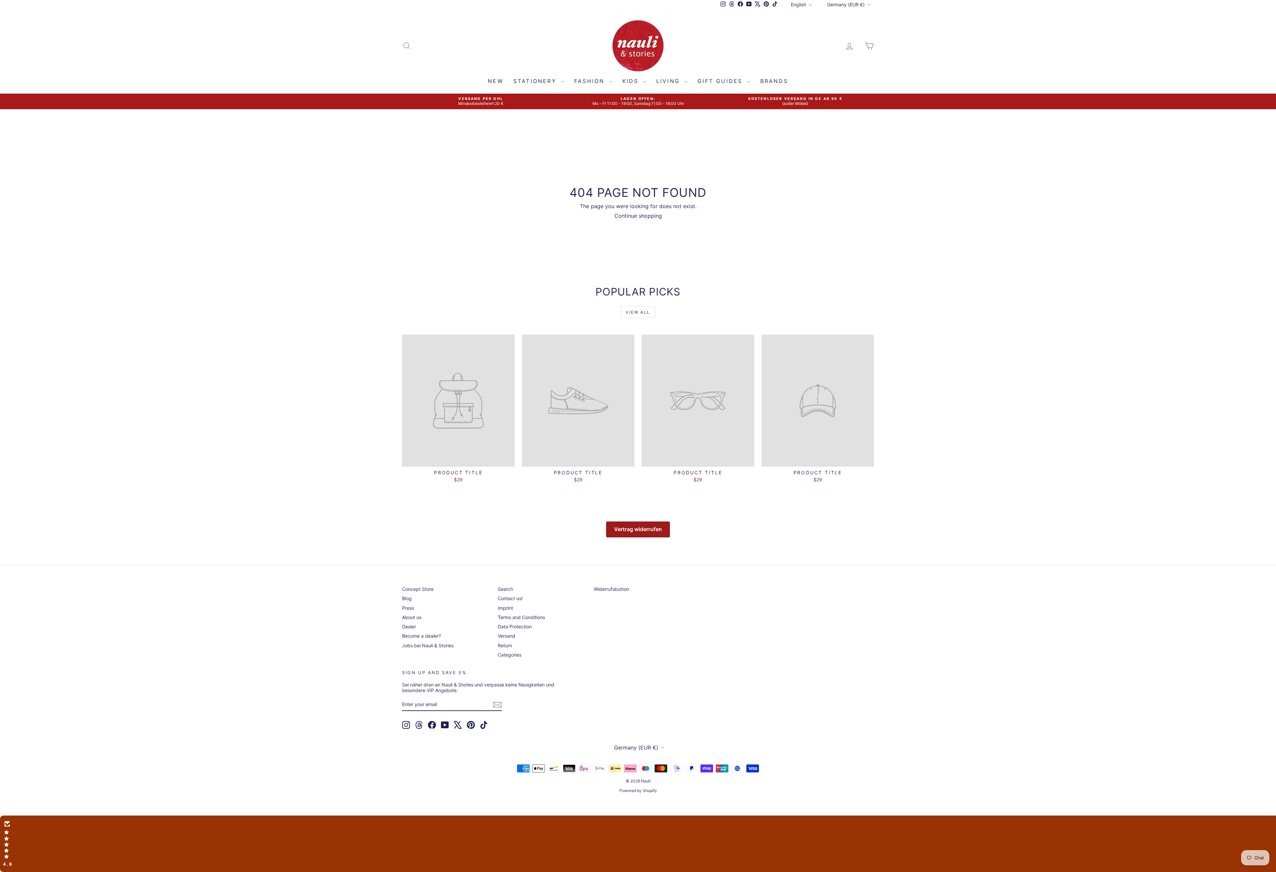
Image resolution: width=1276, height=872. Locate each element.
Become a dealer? (421, 636)
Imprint (505, 608)
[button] (638, 844)
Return (505, 645)
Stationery (536, 81)
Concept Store (418, 589)
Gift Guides (721, 81)
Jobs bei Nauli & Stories (428, 645)
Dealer (409, 626)
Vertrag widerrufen (638, 529)
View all (638, 312)
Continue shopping (638, 215)
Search (505, 589)
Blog (407, 598)
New (495, 81)
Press (408, 608)
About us (411, 617)
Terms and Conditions (521, 617)
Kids (631, 81)
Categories (509, 655)
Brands (774, 81)
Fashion (590, 81)
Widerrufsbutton (611, 589)
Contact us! (510, 598)
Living (669, 81)
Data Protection (515, 626)
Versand (506, 636)
